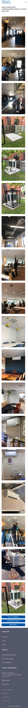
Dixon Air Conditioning (11, 2)
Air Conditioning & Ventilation (9, 654)
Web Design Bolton (16, 706)
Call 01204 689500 (13, 616)
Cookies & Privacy (6, 697)
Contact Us (6, 684)
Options (4, 644)
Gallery (3, 640)
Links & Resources (6, 700)
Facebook (5, 693)
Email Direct (13, 624)
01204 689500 (6, 680)
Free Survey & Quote (13, 620)
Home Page (5, 636)
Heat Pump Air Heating (7, 658)
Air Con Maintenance (7, 662)
